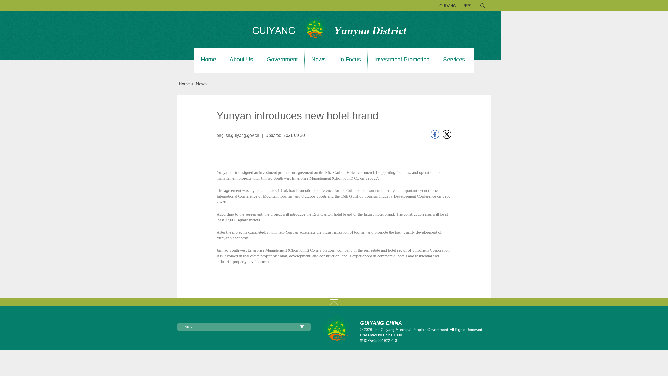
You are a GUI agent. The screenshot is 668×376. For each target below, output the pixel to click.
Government (282, 59)
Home (208, 59)
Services (454, 59)
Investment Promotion (402, 59)
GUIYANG (447, 6)
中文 (467, 6)
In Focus (350, 59)
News (318, 59)
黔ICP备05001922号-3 (378, 340)
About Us (241, 59)
